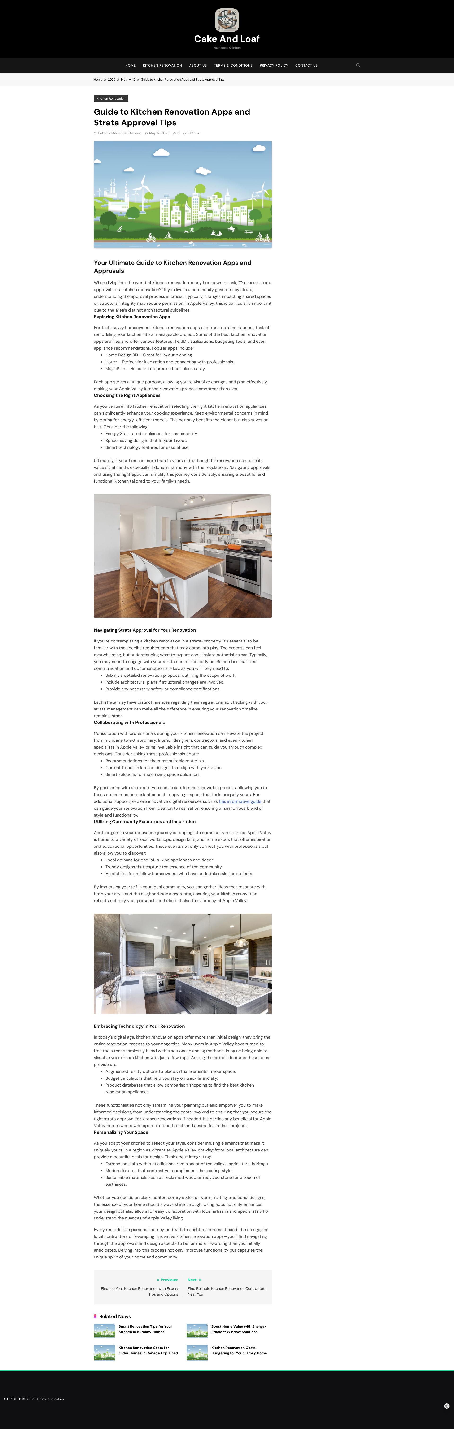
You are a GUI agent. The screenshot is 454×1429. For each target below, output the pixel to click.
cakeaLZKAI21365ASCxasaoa (120, 133)
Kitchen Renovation (162, 65)
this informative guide (240, 801)
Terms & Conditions (233, 65)
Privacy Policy (274, 65)
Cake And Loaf (227, 39)
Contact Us (306, 65)
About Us (198, 65)
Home (130, 65)
